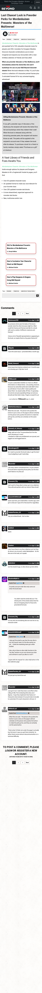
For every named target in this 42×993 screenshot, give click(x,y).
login (8, 750)
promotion (16, 39)
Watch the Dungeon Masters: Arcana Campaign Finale (17, 2)
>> (23, 583)
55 (37, 295)
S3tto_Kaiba (19, 636)
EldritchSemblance (21, 713)
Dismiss (38, 2)
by (13, 33)
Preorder (9, 39)
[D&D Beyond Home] (8, 8)
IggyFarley (19, 583)
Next (27, 313)
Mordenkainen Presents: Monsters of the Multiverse (19, 43)
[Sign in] (35, 7)
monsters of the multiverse (28, 39)
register (23, 750)
